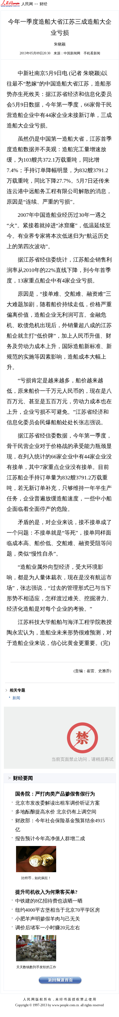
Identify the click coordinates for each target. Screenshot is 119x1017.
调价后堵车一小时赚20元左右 (47, 927)
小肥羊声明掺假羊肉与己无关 (47, 919)
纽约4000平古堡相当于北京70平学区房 (57, 910)
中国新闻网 (72, 53)
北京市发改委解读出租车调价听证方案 (57, 803)
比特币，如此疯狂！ (36, 878)
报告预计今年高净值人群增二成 (50, 838)
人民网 (27, 4)
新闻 (16, 698)
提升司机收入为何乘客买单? (46, 892)
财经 (43, 4)
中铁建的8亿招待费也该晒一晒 (48, 901)
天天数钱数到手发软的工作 (36, 967)
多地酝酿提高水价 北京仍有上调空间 (55, 812)
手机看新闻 (92, 53)
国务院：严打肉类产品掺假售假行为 (55, 794)
